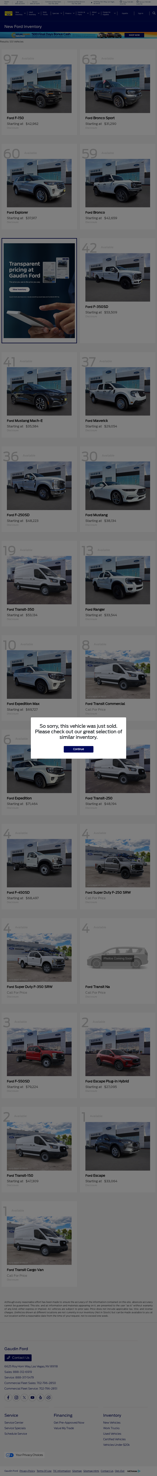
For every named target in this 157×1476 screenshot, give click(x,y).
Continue (78, 749)
